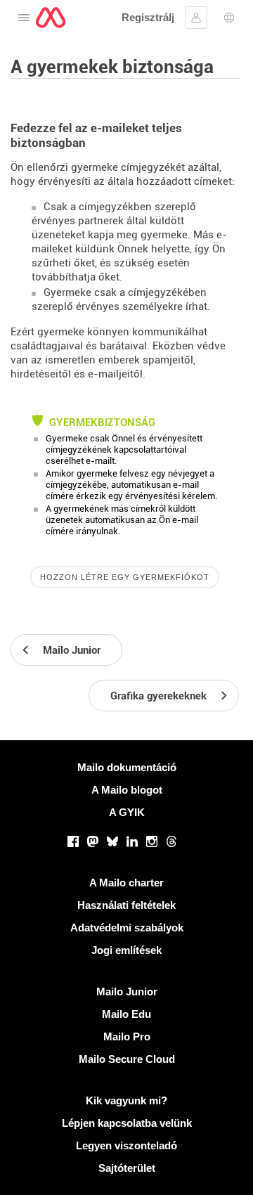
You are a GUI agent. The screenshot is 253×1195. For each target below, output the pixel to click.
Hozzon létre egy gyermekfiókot (124, 577)
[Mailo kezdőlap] (50, 17)
